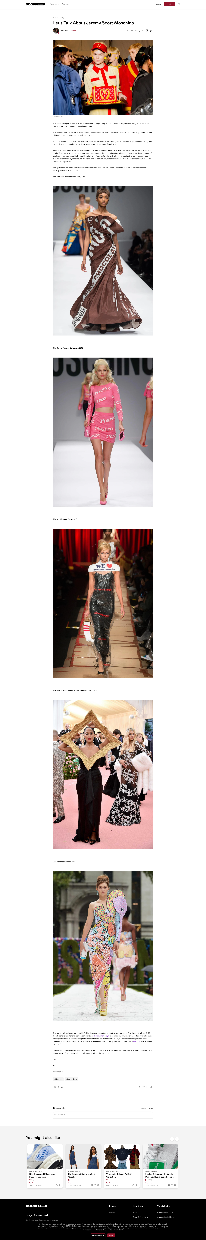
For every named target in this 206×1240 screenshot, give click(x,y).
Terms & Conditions (140, 1217)
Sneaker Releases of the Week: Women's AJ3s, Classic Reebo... (159, 1175)
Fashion (31, 1171)
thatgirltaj (33, 1180)
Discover (53, 4)
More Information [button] (98, 1235)
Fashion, (56, 18)
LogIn (158, 4)
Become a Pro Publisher (166, 1217)
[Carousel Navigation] (174, 1139)
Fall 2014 (136, 1041)
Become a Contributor (165, 1212)
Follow (73, 30)
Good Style (62, 18)
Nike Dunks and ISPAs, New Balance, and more (42, 1175)
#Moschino (58, 1079)
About (135, 1212)
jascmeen (64, 30)
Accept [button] (111, 1235)
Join (169, 4)
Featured (65, 4)
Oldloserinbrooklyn (101, 1036)
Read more (33, 1183)
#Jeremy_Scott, (71, 1079)
